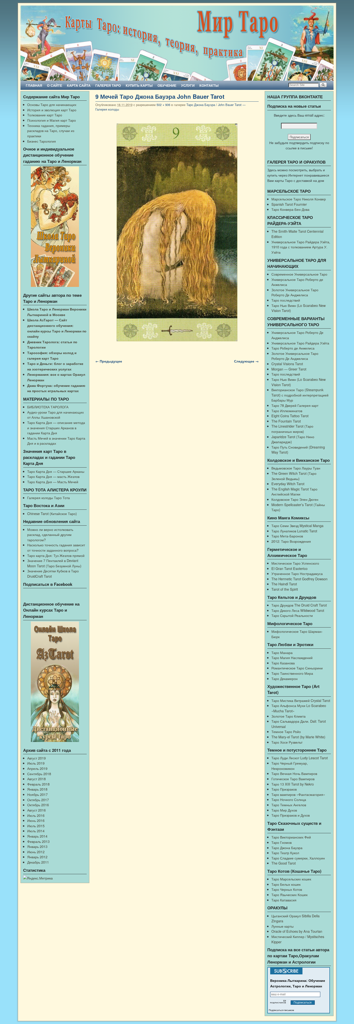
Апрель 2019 (37, 768)
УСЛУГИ (188, 85)
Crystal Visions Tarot (287, 363)
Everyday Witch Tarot (287, 483)
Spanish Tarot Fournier (289, 204)
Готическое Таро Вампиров (293, 778)
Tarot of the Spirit (284, 589)
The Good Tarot (283, 862)
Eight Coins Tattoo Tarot (289, 415)
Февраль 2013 (38, 841)
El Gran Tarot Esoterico (289, 568)
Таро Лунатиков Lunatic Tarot (294, 530)
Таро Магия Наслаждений (292, 657)
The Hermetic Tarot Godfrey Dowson (299, 578)
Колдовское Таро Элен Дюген (294, 499)
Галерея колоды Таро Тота (48, 497)
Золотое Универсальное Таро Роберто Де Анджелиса (294, 292)
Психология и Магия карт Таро (51, 120)
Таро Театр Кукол (285, 852)
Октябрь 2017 (38, 799)
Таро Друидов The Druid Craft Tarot (299, 605)
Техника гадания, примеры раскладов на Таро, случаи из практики (50, 130)
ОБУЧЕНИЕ (166, 85)
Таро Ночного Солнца (288, 799)
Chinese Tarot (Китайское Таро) (52, 513)
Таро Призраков (284, 789)
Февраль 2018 (38, 783)
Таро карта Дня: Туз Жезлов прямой (56, 555)
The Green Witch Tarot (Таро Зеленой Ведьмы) (293, 476)
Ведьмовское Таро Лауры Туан (295, 467)
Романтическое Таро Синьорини (297, 667)
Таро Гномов (281, 842)
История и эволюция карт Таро (51, 109)
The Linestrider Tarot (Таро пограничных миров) (292, 428)
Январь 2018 (37, 789)
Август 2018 (36, 778)
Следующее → (246, 361)
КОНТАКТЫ (209, 85)
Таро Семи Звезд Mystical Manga (297, 525)
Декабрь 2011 (38, 862)
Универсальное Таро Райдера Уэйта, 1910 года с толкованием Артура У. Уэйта (300, 247)
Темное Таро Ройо (286, 731)
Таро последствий (285, 300)
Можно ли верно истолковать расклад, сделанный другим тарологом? (50, 534)
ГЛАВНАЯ (34, 85)
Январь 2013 (37, 846)
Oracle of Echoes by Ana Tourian (296, 931)
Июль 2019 (36, 763)
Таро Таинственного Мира (292, 673)
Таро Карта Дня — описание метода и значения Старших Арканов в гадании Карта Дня (56, 427)
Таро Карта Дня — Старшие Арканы (55, 471)
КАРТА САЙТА (79, 85)
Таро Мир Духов (284, 810)
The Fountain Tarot (286, 420)
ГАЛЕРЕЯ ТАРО (108, 85)
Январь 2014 (37, 836)
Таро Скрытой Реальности (292, 615)
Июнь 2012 (36, 851)
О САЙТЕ (54, 85)
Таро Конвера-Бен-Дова (290, 209)
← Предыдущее (108, 361)
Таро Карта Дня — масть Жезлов (53, 476)
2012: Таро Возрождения (291, 541)
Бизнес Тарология (41, 141)
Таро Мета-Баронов (287, 535)
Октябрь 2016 (38, 804)
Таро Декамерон (284, 678)
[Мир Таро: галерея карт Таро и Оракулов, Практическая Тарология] (177, 43)
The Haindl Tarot (284, 583)
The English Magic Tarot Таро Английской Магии (294, 491)
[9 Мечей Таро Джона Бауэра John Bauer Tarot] (177, 232)
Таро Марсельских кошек (291, 878)
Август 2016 (36, 810)
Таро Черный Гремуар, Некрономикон (289, 765)
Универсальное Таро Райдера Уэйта (300, 342)
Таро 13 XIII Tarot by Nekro (292, 783)
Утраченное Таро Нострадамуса (297, 573)
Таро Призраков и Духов (290, 815)
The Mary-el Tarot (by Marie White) (298, 736)
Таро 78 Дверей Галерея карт (294, 405)
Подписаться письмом (281, 1010)
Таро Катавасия (283, 899)
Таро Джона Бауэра (286, 847)
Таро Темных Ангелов (288, 804)
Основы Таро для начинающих (51, 104)
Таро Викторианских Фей (291, 836)
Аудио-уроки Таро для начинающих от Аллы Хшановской (55, 415)
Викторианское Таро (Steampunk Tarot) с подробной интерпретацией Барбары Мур (299, 395)
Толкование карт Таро (44, 114)
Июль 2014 (36, 830)
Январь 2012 (37, 856)
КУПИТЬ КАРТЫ (139, 85)
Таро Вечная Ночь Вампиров (294, 773)
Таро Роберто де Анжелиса (293, 347)
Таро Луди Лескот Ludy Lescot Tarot (299, 757)
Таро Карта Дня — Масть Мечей (52, 481)
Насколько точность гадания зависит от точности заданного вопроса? (56, 547)
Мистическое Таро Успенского (295, 563)
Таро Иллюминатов (286, 410)
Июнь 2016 (36, 820)
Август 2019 (36, 757)
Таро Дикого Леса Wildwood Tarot (297, 610)
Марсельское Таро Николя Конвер (298, 198)
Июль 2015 (36, 825)
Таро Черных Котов (286, 889)
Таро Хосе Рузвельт (286, 742)
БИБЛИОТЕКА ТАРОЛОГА (47, 406)
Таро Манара (282, 652)
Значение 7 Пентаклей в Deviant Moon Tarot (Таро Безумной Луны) (54, 563)
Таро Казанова (283, 662)
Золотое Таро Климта (288, 716)
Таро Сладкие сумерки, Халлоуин (298, 857)
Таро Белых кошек (286, 884)
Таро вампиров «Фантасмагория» (298, 794)
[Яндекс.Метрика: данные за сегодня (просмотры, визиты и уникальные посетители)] (38, 878)
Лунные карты (282, 926)
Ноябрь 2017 (37, 794)
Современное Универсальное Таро (299, 274)
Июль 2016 (36, 815)
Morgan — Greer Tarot (288, 368)
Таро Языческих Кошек (289, 894)
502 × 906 (163, 104)
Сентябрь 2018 (39, 773)
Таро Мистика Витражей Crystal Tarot (300, 700)
